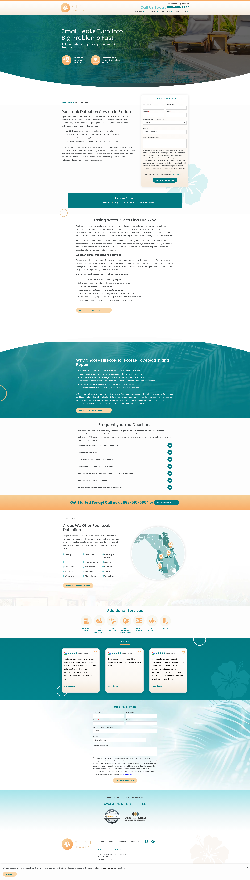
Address (146, 128)
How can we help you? (151, 137)
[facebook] (146, 841)
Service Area (128, 202)
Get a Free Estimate (166, 502)
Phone (145, 112)
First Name (147, 104)
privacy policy (177, 174)
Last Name (170, 104)
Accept (9, 874)
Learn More (104, 202)
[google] (153, 841)
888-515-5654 (135, 503)
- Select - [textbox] (148, 123)
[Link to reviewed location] (80, 653)
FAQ (115, 202)
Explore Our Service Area (78, 585)
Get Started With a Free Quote (94, 310)
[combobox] (165, 123)
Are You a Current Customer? (154, 119)
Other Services (146, 202)
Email (168, 112)
